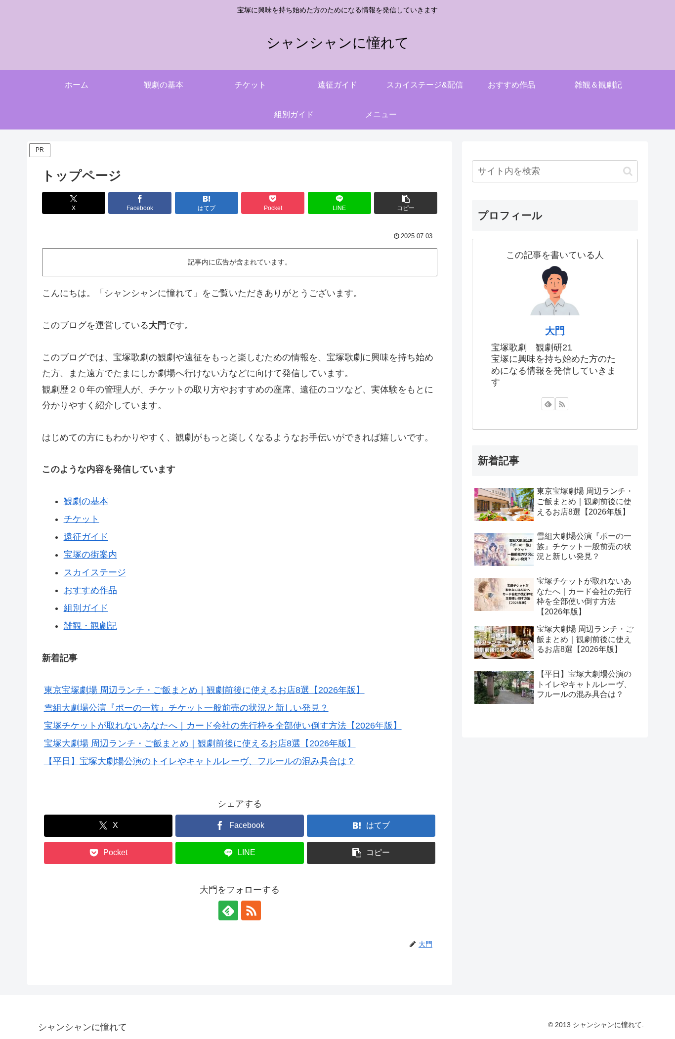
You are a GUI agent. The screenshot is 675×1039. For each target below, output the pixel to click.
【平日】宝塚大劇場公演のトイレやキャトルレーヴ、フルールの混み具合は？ (199, 761)
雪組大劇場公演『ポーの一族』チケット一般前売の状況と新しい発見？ (186, 708)
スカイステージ (95, 572)
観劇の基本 (86, 501)
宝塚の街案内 (90, 555)
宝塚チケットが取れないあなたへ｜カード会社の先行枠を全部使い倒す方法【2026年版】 (223, 726)
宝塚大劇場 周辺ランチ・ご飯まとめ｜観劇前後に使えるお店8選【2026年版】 (200, 743)
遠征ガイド (86, 537)
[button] (405, 203)
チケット (81, 519)
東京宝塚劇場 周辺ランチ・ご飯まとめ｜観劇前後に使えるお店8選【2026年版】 (204, 690)
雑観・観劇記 (90, 626)
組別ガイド (86, 608)
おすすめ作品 (90, 590)
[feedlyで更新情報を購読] (228, 910)
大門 (555, 330)
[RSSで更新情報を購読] (251, 910)
